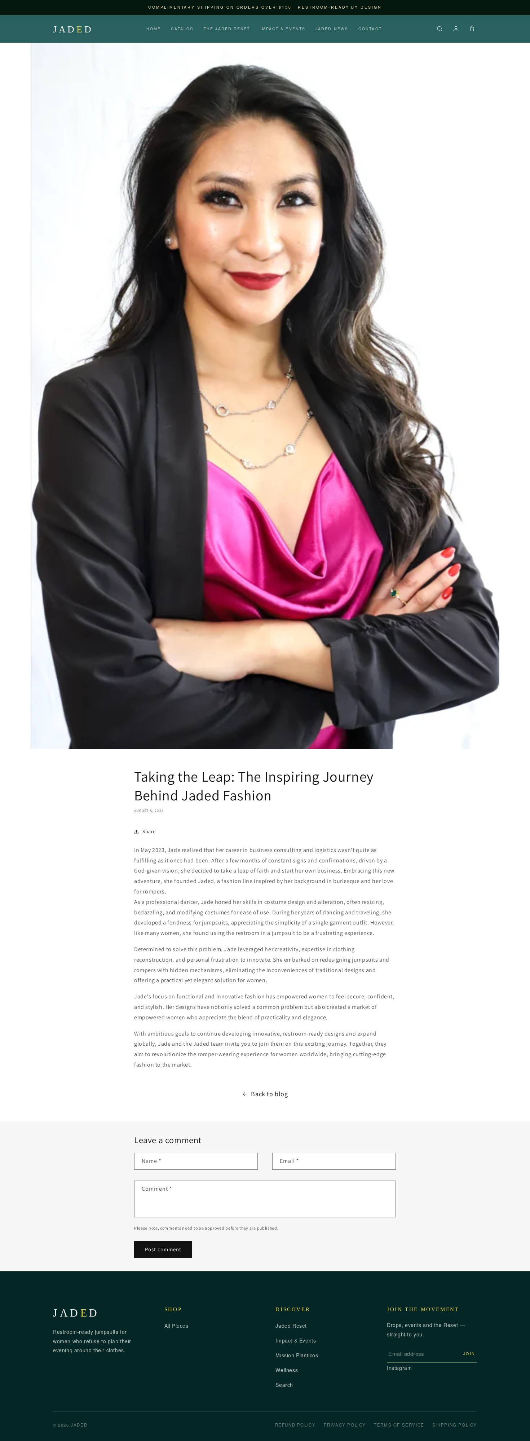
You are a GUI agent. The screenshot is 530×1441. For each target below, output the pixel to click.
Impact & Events (283, 28)
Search (284, 1384)
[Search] (440, 29)
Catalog (182, 28)
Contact (370, 28)
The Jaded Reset (227, 28)
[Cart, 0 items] (472, 29)
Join (469, 1353)
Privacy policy (345, 1425)
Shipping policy (454, 1425)
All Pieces (176, 1325)
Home (153, 28)
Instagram (399, 1367)
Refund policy (295, 1425)
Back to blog (269, 1094)
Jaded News (331, 28)
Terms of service (399, 1425)
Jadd (73, 29)
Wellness (286, 1370)
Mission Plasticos (296, 1355)
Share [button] (149, 831)
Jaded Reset (291, 1325)
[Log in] (456, 29)
